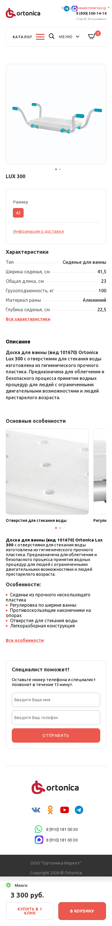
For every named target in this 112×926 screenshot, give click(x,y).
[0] (92, 36)
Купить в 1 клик (30, 911)
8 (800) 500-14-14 (91, 13)
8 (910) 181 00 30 (62, 829)
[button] (56, 169)
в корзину (82, 911)
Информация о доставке (38, 231)
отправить (56, 735)
